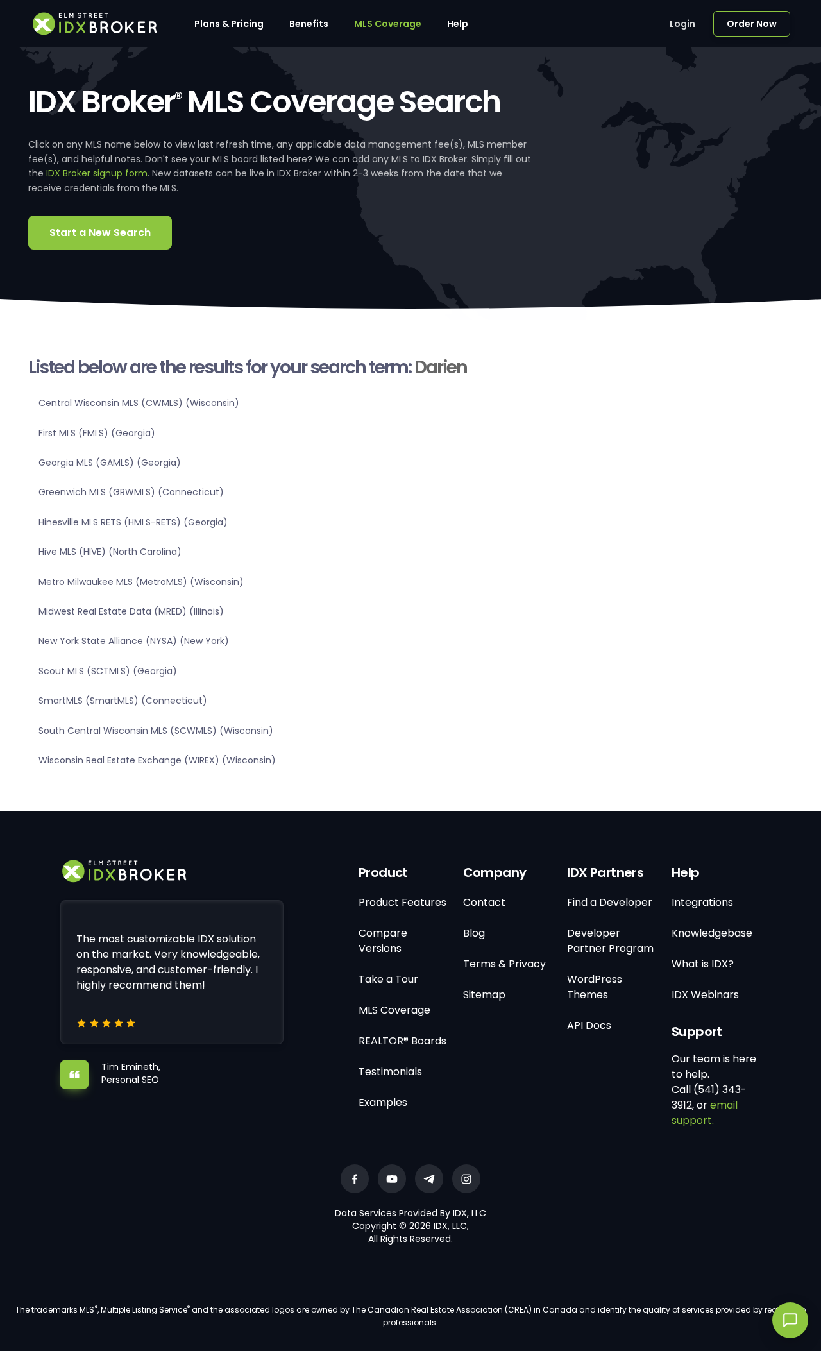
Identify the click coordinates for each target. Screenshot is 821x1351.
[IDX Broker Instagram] (466, 1178)
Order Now (752, 23)
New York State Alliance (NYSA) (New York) (133, 640)
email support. (705, 1113)
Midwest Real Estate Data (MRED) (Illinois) (131, 611)
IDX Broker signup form (97, 173)
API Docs (589, 1025)
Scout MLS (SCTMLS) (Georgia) (107, 671)
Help (457, 23)
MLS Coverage (387, 23)
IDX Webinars (705, 994)
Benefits (308, 23)
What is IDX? (703, 963)
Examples (383, 1102)
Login (682, 23)
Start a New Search (100, 232)
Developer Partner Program (610, 941)
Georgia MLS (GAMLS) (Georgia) (109, 462)
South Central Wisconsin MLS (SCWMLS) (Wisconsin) (155, 730)
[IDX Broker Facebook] (355, 1178)
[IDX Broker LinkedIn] (429, 1178)
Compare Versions (383, 941)
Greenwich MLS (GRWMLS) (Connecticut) (131, 492)
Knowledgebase (712, 933)
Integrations (702, 902)
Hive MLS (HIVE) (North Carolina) (110, 551)
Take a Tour (388, 979)
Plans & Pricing (229, 23)
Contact (484, 902)
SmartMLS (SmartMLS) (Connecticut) (122, 700)
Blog (474, 933)
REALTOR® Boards (402, 1040)
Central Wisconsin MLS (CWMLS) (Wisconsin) (138, 402)
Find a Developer (609, 902)
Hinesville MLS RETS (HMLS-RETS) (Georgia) (133, 522)
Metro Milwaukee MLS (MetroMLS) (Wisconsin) (141, 581)
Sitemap (484, 994)
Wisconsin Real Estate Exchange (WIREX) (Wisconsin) (157, 760)
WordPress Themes (594, 987)
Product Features (402, 902)
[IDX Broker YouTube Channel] (392, 1178)
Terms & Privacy (504, 963)
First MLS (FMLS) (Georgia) (96, 433)
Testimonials (390, 1071)
